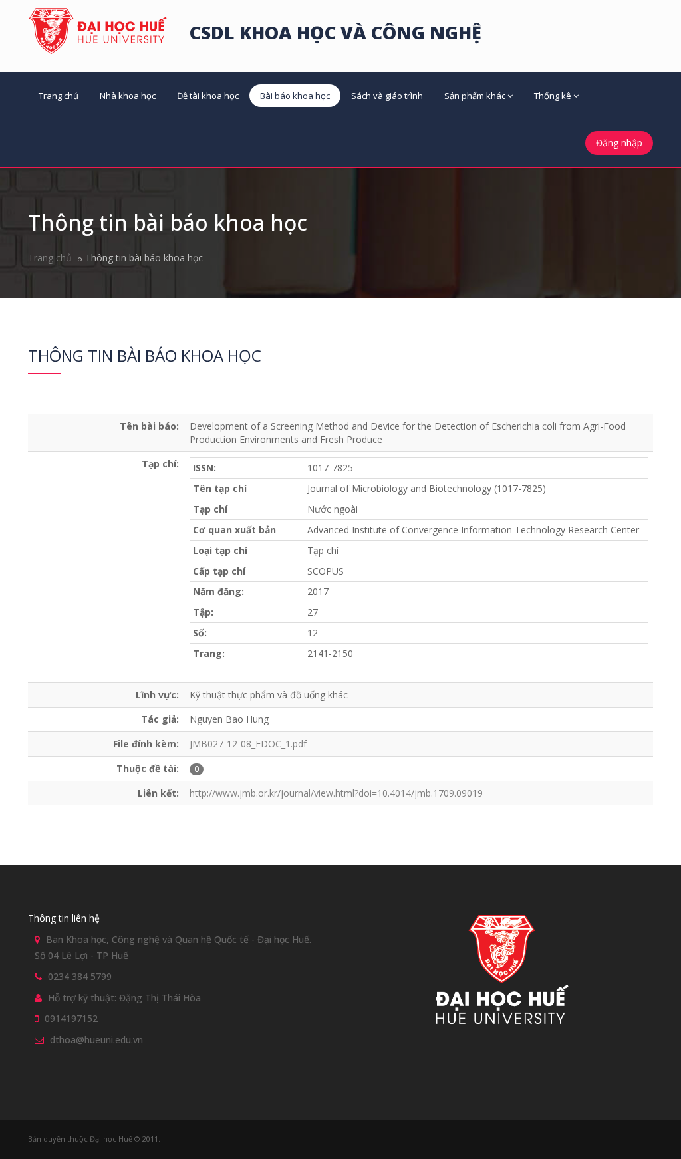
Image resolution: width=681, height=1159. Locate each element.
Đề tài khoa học (208, 96)
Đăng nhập (619, 142)
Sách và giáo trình (387, 96)
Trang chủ (58, 96)
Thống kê (552, 96)
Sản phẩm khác (474, 96)
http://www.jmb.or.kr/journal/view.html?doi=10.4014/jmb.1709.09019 (336, 793)
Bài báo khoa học (295, 96)
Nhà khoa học (128, 96)
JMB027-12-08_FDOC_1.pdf (248, 743)
